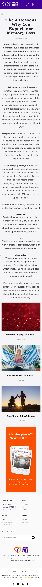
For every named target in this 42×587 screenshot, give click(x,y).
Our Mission (26, 504)
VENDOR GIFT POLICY (16, 577)
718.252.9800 (6, 509)
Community (6, 524)
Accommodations (8, 522)
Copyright (25, 575)
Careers (24, 509)
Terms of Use (16, 575)
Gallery (24, 519)
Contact (25, 522)
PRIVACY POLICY (6, 575)
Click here (13, 482)
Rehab (4, 519)
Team (24, 507)
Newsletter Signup (9, 532)
